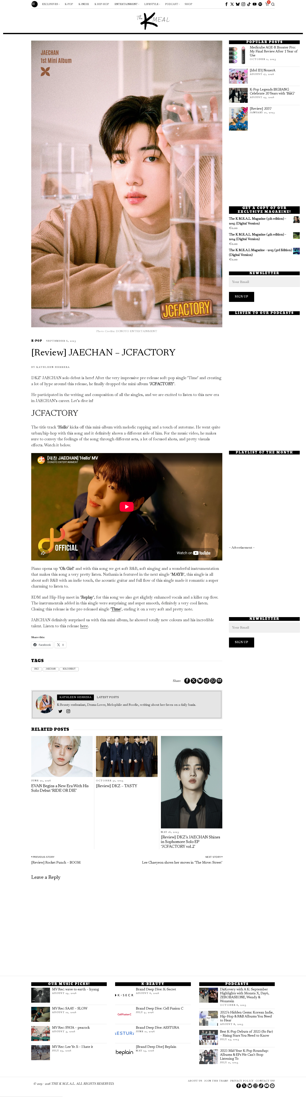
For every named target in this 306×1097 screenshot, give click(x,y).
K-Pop (36, 341)
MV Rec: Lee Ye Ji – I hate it (72, 1047)
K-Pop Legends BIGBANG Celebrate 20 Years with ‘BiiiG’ (272, 91)
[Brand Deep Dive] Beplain (156, 1047)
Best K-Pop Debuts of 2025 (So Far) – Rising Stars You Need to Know (246, 1033)
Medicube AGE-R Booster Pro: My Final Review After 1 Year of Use (274, 51)
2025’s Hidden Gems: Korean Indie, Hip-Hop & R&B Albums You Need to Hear (247, 1016)
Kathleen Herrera (53, 367)
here (84, 626)
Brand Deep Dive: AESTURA (157, 1028)
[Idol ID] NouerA (262, 70)
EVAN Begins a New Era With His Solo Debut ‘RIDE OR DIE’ (60, 788)
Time (116, 609)
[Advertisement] (264, 168)
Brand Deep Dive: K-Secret (156, 989)
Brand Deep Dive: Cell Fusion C (159, 1008)
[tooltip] (226, 4)
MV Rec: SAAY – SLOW (69, 1008)
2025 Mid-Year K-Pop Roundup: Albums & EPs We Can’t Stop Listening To (244, 1055)
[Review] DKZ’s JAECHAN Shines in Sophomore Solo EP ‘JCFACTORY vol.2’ (190, 842)
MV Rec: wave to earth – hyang (75, 989)
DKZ (36, 669)
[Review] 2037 (260, 109)
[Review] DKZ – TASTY (116, 786)
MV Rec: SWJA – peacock (71, 1028)
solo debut (69, 669)
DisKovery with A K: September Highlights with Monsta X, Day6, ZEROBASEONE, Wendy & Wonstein (244, 995)
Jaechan (51, 669)
